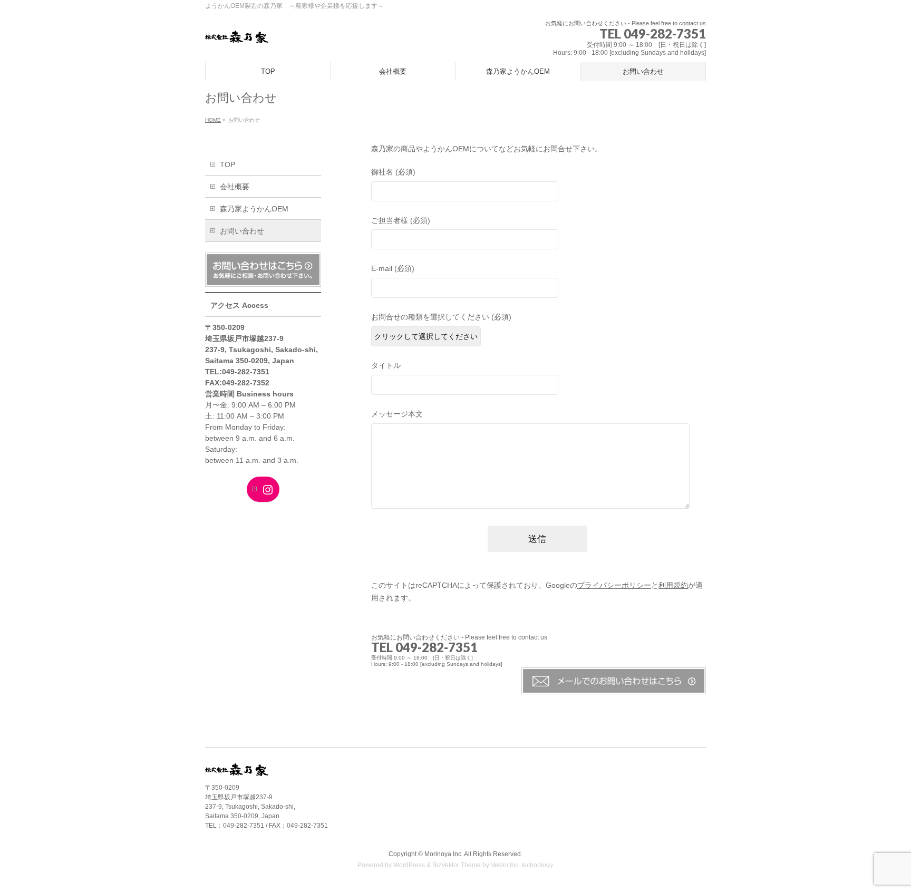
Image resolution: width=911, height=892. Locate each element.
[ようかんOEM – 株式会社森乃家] (236, 31)
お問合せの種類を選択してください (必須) (441, 317)
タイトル (386, 365)
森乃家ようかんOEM (254, 209)
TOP (227, 164)
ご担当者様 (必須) (400, 220)
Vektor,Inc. (505, 865)
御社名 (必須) (393, 172)
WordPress (409, 865)
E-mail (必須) (392, 268)
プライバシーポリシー (614, 585)
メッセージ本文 (397, 414)
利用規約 (673, 585)
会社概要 (234, 186)
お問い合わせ (242, 231)
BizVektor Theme (456, 865)
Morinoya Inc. (443, 854)
